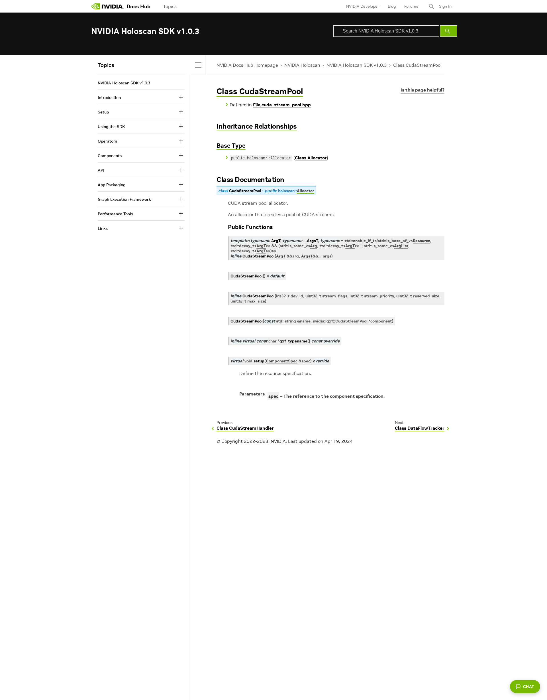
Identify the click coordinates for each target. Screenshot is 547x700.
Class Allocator (311, 158)
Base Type (231, 145)
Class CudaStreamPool (417, 65)
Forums (411, 6)
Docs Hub (138, 6)
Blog (392, 6)
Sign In (445, 6)
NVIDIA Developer (362, 6)
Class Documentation (250, 179)
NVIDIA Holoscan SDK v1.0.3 (356, 65)
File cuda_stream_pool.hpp (282, 104)
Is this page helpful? (422, 90)
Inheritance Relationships (257, 126)
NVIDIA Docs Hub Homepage (247, 65)
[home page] (107, 6)
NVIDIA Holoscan (302, 65)
